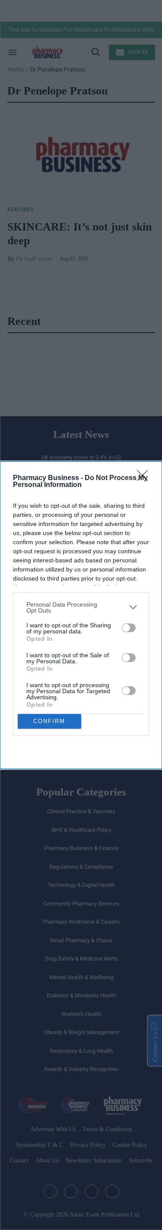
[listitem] (81, 607)
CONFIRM (49, 721)
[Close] (145, 478)
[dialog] (81, 615)
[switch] (129, 627)
